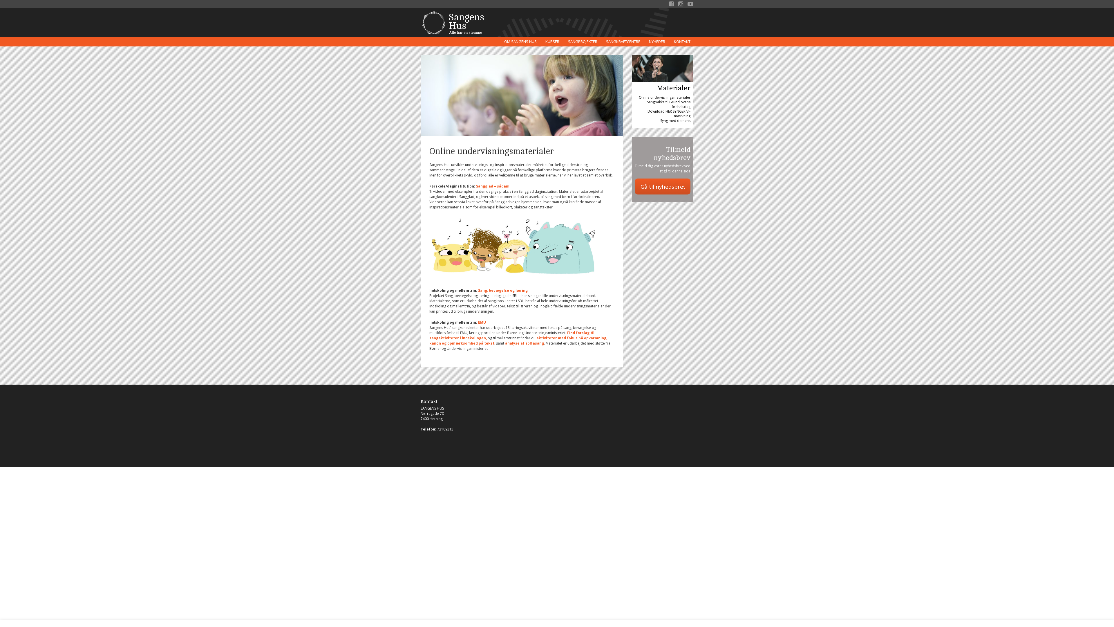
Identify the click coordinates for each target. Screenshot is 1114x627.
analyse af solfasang (524, 343)
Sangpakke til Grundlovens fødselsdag (668, 104)
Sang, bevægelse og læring (503, 290)
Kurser (552, 41)
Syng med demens (675, 120)
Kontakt (682, 41)
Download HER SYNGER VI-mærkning (669, 113)
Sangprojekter (582, 41)
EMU (481, 322)
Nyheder (657, 41)
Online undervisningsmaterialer (664, 97)
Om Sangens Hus (520, 41)
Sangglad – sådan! (492, 186)
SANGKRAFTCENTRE (623, 41)
